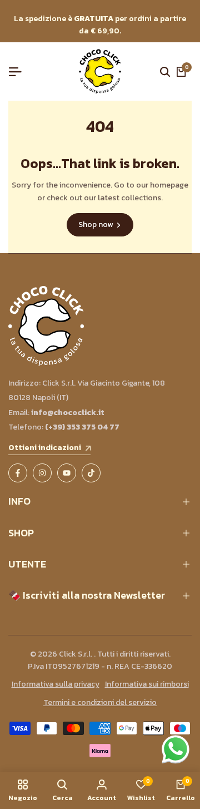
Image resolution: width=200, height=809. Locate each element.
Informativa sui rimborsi (147, 684)
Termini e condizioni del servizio (100, 702)
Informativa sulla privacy (55, 684)
